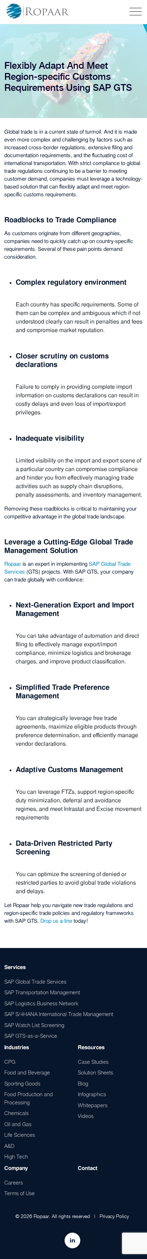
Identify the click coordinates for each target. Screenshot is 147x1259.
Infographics (92, 1094)
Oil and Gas (17, 1124)
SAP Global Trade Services (35, 981)
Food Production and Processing (28, 1098)
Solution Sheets (95, 1072)
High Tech (16, 1156)
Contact (87, 1168)
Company (16, 1168)
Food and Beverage (27, 1072)
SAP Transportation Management (42, 992)
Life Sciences (19, 1134)
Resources (91, 1047)
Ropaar (12, 564)
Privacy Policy (114, 1216)
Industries (16, 1047)
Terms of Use (19, 1193)
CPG (9, 1061)
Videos (85, 1116)
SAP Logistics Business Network (41, 1003)
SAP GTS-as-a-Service (30, 1035)
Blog (83, 1083)
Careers (13, 1182)
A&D (9, 1146)
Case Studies (93, 1061)
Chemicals (16, 1113)
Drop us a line (56, 920)
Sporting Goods (22, 1083)
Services (15, 967)
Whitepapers (92, 1105)
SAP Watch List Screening (34, 1025)
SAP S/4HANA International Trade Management (58, 1014)
